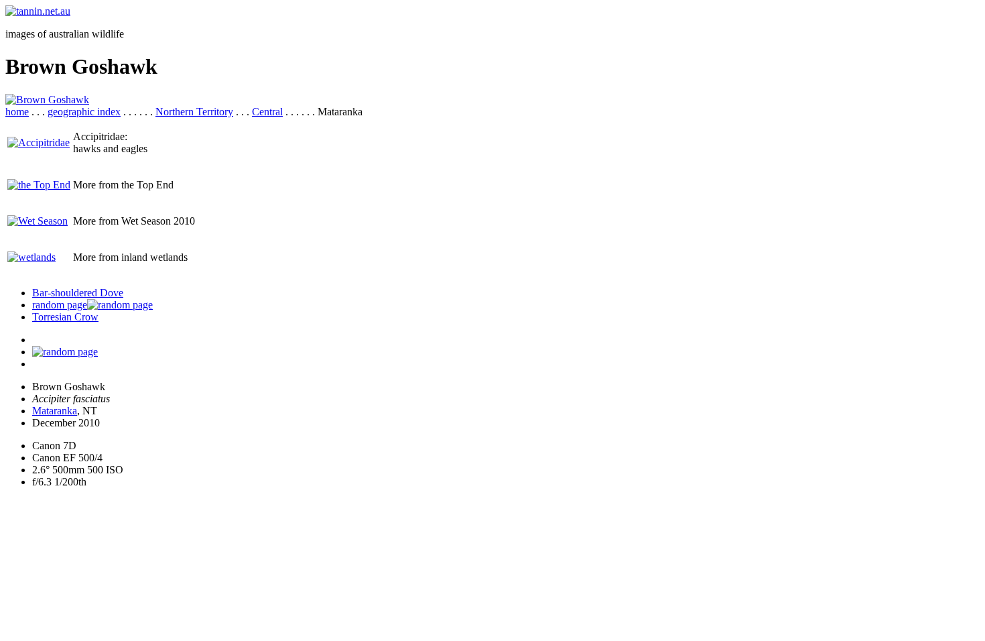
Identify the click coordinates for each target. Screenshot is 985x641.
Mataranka (54, 410)
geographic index (84, 111)
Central (267, 111)
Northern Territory (194, 111)
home (17, 111)
